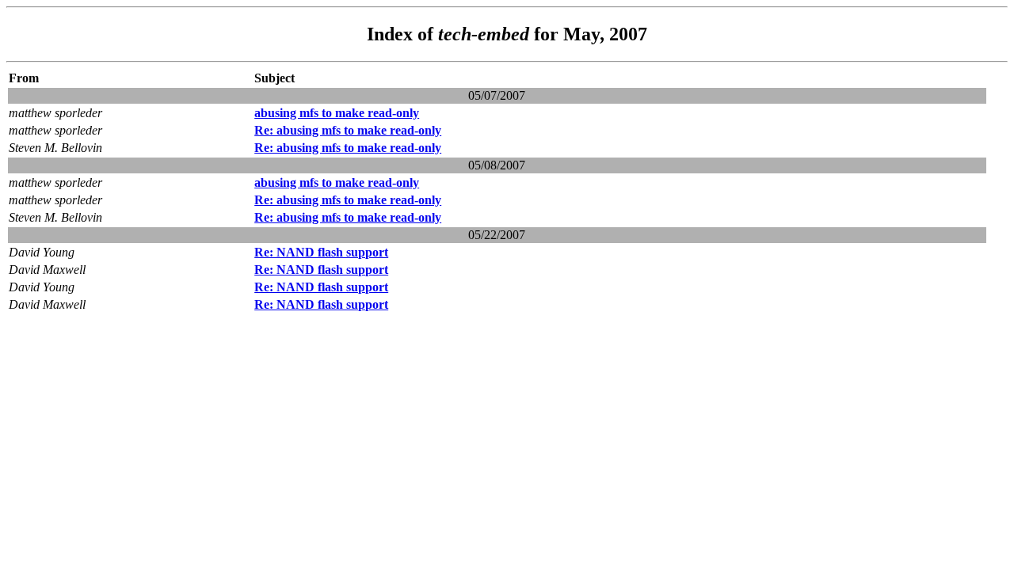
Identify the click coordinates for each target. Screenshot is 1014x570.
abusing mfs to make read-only (336, 113)
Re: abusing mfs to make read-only (347, 130)
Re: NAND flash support (321, 252)
